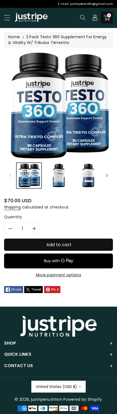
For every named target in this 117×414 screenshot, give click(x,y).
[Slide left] (10, 175)
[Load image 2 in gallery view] (58, 175)
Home (14, 37)
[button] (9, 17)
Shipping (12, 207)
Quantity (13, 217)
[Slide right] (107, 175)
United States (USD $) (56, 386)
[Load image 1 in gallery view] (29, 175)
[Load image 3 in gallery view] (88, 175)
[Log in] (95, 18)
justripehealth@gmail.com (91, 4)
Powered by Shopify (82, 399)
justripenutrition (46, 399)
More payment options (58, 275)
